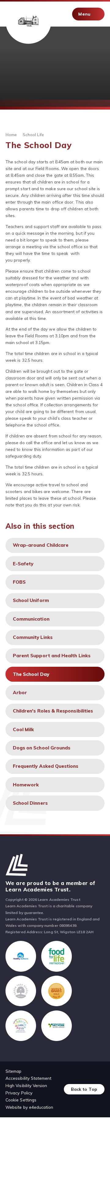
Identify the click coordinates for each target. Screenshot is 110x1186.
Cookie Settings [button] (21, 1099)
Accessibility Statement (29, 1078)
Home (11, 134)
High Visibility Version (26, 1085)
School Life (33, 134)
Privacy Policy (19, 1092)
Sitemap (13, 1071)
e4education (41, 1107)
